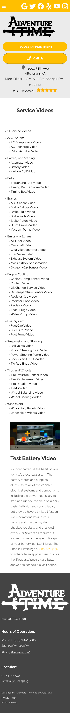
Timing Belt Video (23, 191)
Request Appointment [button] (35, 46)
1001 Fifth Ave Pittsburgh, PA (36, 71)
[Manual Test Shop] (29, 26)
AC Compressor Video (26, 142)
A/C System (15, 138)
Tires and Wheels (19, 370)
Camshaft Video (22, 245)
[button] (24, 6)
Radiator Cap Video (24, 296)
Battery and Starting (21, 158)
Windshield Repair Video (28, 408)
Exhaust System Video (26, 258)
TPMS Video (19, 388)
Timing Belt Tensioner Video (30, 187)
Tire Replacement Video (27, 379)
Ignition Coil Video (23, 171)
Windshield (15, 404)
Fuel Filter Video (22, 330)
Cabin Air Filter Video (25, 151)
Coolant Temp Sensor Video (30, 278)
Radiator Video (21, 305)
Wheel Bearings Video (26, 397)
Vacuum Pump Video (25, 229)
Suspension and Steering (24, 341)
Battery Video (20, 167)
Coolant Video (20, 283)
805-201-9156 (48, 549)
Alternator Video (22, 162)
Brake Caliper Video (24, 207)
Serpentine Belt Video (26, 182)
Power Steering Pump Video (30, 354)
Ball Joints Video (22, 345)
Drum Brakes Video (24, 225)
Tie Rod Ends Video (24, 363)
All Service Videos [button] (19, 131)
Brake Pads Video (23, 216)
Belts (10, 178)
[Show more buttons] (56, 447)
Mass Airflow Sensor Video (29, 263)
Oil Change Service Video (28, 287)
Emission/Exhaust (19, 236)
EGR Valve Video (22, 254)
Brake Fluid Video (23, 211)
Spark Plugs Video (23, 310)
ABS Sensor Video (23, 203)
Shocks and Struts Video (27, 359)
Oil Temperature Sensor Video (31, 292)
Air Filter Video (21, 241)
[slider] (35, 447)
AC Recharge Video (24, 146)
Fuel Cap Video (21, 325)
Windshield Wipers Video (28, 412)
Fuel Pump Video (22, 334)
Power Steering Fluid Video (29, 350)
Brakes (12, 198)
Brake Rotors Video (24, 220)
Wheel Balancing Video (27, 392)
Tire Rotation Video (24, 383)
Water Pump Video (24, 314)
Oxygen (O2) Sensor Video (29, 267)
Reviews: (24, 91)
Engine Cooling (17, 274)
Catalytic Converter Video (28, 249)
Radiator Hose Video (25, 301)
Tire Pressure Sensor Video (29, 375)
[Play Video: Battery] (35, 433)
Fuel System (15, 321)
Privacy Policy (8, 697)
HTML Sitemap (9, 702)
